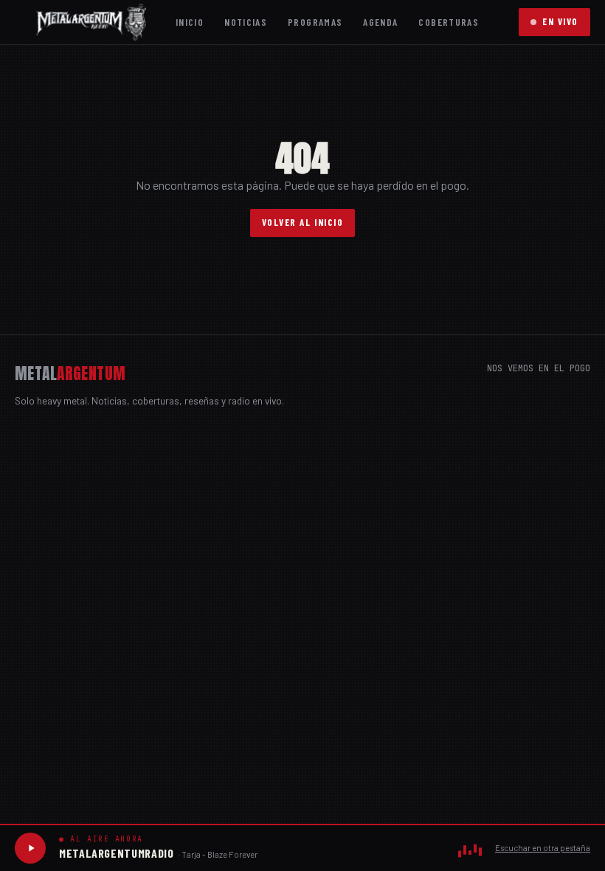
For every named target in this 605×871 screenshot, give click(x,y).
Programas (315, 22)
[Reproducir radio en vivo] (30, 848)
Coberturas (448, 22)
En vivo (560, 21)
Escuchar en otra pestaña (542, 848)
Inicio (190, 22)
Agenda (380, 22)
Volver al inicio (303, 222)
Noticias (245, 22)
